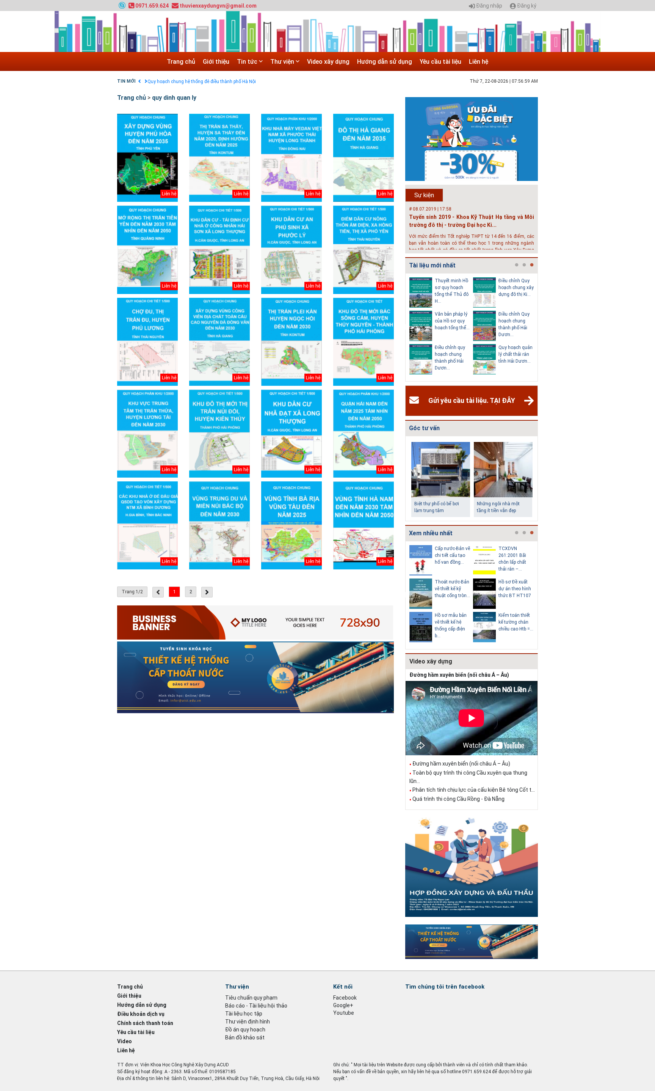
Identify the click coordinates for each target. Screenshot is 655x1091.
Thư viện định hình (247, 1022)
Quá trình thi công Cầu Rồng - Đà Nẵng (458, 799)
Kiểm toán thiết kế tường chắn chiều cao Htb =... (515, 622)
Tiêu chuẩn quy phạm (251, 998)
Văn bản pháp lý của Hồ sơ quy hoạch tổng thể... (452, 320)
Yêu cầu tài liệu (440, 61)
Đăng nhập (488, 6)
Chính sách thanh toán (145, 1023)
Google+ (343, 1005)
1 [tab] (516, 265)
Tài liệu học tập (243, 1014)
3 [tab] (532, 265)
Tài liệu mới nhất (432, 265)
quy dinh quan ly (174, 97)
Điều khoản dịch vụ (141, 1014)
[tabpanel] (441, 327)
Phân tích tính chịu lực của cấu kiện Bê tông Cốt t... (473, 790)
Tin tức (248, 61)
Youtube (343, 1013)
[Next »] (207, 592)
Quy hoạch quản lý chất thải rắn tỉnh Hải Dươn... (515, 354)
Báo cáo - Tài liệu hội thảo (256, 1006)
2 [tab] (524, 265)
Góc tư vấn (424, 428)
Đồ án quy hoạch (245, 1030)
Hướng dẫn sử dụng (384, 61)
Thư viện (283, 61)
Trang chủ (181, 61)
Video (124, 1041)
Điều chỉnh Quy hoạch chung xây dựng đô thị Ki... (516, 287)
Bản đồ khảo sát (245, 1037)
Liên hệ (478, 61)
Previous (403, 327)
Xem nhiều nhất (431, 533)
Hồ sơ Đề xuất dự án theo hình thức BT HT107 (514, 588)
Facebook (345, 998)
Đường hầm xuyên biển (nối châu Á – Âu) (459, 675)
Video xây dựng (328, 61)
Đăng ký (526, 6)
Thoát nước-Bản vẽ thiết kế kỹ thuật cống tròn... (452, 588)
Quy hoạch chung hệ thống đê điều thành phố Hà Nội (201, 81)
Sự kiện (424, 195)
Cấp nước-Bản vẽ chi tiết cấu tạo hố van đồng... (452, 555)
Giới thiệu (216, 61)
